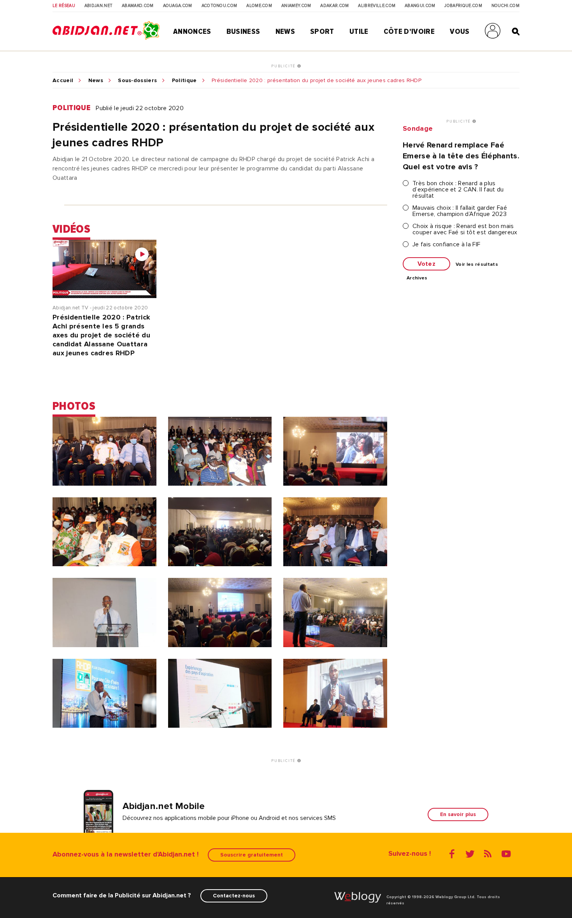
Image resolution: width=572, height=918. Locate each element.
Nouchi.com (505, 6)
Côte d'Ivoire (409, 31)
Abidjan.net (98, 6)
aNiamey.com (296, 6)
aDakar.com (334, 6)
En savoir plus (458, 814)
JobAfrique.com (463, 6)
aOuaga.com (177, 6)
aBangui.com (420, 6)
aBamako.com (138, 6)
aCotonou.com (219, 6)
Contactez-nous (234, 895)
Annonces (192, 31)
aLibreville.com (376, 6)
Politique (184, 80)
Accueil (63, 80)
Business (243, 31)
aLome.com (259, 6)
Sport (322, 31)
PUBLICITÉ (284, 66)
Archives (417, 278)
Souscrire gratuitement (251, 854)
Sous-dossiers (137, 80)
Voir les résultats (477, 264)
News (285, 31)
